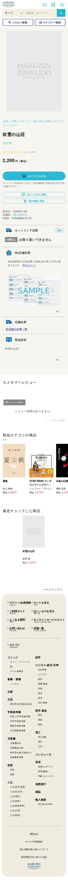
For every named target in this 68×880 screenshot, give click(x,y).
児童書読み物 (16, 747)
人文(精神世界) (17, 805)
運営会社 (34, 833)
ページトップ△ (52, 589)
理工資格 (42, 736)
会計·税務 (42, 702)
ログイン (30, 265)
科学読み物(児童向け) (21, 752)
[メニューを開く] (62, 4)
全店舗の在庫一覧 (16, 329)
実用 (38, 762)
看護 (40, 719)
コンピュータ (43, 754)
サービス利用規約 (34, 841)
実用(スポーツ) (45, 766)
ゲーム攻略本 (16, 671)
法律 (40, 688)
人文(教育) (15, 815)
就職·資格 (42, 683)
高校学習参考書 (17, 725)
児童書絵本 (15, 742)
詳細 (59, 230)
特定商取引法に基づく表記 (34, 857)
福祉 (40, 724)
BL (11, 666)
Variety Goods (45, 803)
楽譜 (12, 774)
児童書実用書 (16, 757)
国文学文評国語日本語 (21, 703)
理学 (40, 741)
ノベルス (14, 683)
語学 (38, 657)
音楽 (12, 769)
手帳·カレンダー (46, 775)
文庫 (10, 692)
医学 (40, 714)
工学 (40, 746)
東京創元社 (20, 214)
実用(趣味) (43, 771)
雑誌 (38, 792)
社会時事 (42, 669)
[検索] (61, 13)
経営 (40, 678)
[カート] (44, 4)
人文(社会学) (16, 791)
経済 (40, 697)
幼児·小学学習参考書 (20, 716)
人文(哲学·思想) (17, 786)
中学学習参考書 (17, 720)
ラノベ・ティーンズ (20, 661)
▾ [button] (21, 13)
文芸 (5, 121)
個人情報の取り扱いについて (34, 849)
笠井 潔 (7, 143)
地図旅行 (40, 784)
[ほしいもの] (53, 4)
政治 (40, 693)
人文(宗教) (15, 800)
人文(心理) (15, 810)
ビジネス (42, 674)
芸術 (10, 765)
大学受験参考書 (17, 730)
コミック (12, 657)
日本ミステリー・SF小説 (26, 121)
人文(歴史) (15, 796)
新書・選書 (14, 679)
